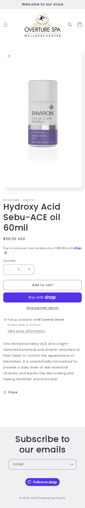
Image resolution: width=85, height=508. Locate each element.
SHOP (34, 498)
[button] (5, 24)
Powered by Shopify (52, 498)
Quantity (9, 261)
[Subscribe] (71, 464)
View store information (26, 331)
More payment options (43, 308)
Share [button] (13, 392)
